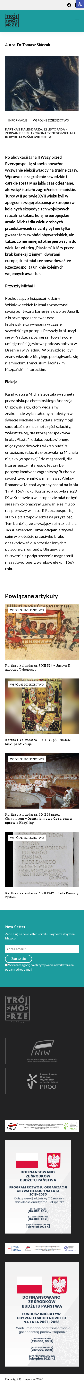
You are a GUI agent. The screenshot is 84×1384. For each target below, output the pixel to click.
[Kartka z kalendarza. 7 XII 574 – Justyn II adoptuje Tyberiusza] (42, 632)
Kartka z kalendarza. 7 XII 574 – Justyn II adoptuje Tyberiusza (37, 667)
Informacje (17, 120)
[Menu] (77, 21)
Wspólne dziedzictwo (51, 120)
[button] (80, 4)
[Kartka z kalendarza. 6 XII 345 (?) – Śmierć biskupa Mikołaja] (42, 706)
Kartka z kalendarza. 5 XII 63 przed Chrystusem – (39, 818)
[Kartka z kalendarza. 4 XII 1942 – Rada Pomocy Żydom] (42, 859)
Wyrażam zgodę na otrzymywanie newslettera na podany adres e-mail (39, 967)
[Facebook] (69, 5)
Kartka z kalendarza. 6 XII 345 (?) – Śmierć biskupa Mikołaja (38, 742)
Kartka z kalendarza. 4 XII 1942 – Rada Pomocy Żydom (42, 895)
